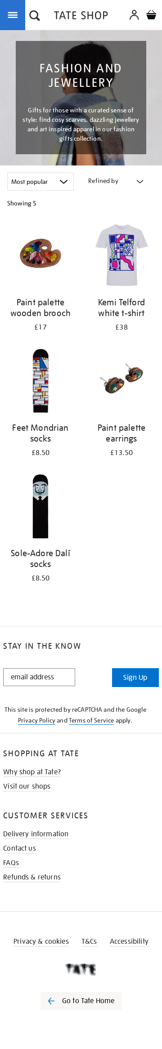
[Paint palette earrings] (121, 382)
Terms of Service (91, 720)
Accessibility (129, 941)
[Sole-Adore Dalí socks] (40, 508)
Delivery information (35, 834)
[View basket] (151, 15)
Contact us (19, 848)
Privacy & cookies (41, 941)
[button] (34, 16)
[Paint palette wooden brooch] (40, 257)
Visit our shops (26, 786)
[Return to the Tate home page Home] (81, 16)
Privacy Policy (36, 720)
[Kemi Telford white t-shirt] (121, 257)
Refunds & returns (32, 877)
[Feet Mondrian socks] (40, 382)
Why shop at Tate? (32, 772)
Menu (14, 14)
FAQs (11, 862)
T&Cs (89, 941)
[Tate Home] (81, 969)
